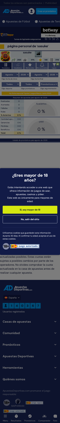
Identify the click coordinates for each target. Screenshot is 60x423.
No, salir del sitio (30, 219)
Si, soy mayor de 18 (30, 209)
